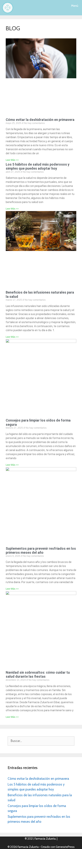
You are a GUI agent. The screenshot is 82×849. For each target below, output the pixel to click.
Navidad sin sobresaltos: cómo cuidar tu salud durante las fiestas (38, 674)
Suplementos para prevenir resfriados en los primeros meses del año (41, 550)
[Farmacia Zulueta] (7, 7)
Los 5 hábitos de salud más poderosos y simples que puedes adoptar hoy (37, 166)
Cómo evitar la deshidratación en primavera (40, 120)
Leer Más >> (12, 160)
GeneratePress (65, 847)
